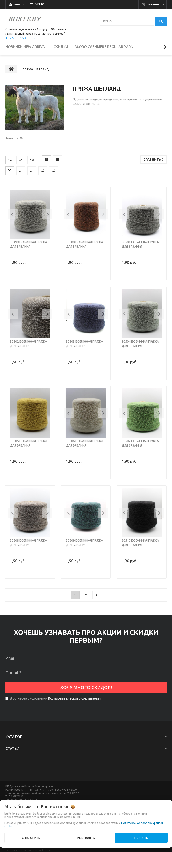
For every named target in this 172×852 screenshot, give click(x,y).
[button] (13, 214)
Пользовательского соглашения (74, 698)
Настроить (86, 837)
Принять (141, 837)
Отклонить (31, 837)
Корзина (153, 4)
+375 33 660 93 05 (20, 38)
